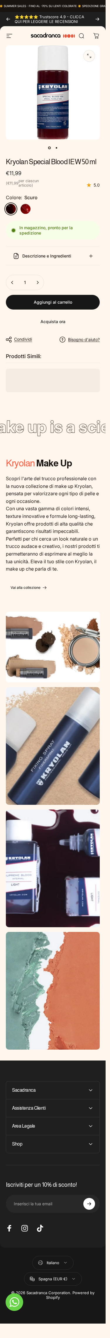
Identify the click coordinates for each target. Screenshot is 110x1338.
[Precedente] (8, 19)
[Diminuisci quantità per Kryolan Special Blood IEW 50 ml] (12, 282)
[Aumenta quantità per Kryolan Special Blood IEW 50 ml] (37, 282)
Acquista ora (52, 321)
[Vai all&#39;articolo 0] (49, 147)
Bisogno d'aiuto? (84, 339)
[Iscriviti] (89, 1204)
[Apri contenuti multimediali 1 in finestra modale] (89, 56)
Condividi (23, 339)
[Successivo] (97, 19)
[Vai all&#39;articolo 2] (56, 147)
